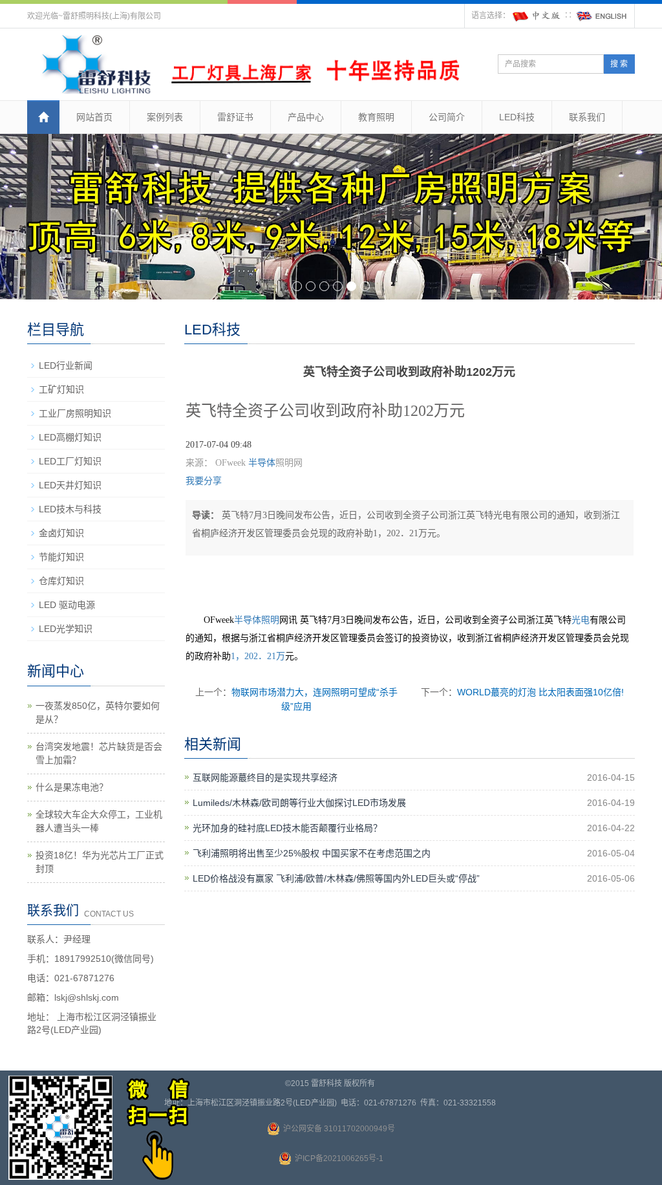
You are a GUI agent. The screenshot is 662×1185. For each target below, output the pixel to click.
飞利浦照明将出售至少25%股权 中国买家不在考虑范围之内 (312, 853)
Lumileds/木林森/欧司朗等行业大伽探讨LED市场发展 (299, 803)
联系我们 (587, 117)
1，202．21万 (258, 656)
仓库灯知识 (61, 581)
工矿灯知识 (61, 389)
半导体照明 (256, 620)
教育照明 (376, 117)
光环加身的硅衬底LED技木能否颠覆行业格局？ (287, 828)
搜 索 (619, 64)
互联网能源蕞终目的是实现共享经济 (265, 777)
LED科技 (517, 117)
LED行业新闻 (65, 365)
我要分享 (204, 481)
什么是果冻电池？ (72, 787)
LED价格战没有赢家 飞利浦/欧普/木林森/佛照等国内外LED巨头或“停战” (336, 878)
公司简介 (447, 117)
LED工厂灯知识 (70, 461)
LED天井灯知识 (70, 485)
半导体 (261, 463)
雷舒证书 (235, 117)
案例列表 (165, 117)
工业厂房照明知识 (75, 413)
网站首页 (94, 117)
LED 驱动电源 (67, 605)
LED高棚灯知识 (70, 437)
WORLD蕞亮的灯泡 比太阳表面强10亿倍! (540, 692)
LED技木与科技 (70, 509)
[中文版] (537, 15)
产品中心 (306, 117)
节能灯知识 (61, 557)
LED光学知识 (65, 629)
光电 (580, 620)
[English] (602, 15)
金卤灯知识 (61, 533)
